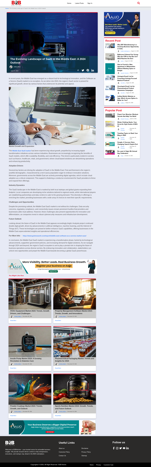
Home (69, 3)
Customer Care (108, 465)
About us (62, 448)
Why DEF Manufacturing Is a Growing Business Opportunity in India (128, 47)
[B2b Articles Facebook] (78, 70)
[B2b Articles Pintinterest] (88, 70)
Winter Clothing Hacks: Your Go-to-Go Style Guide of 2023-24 (127, 124)
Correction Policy (64, 452)
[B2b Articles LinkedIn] (93, 70)
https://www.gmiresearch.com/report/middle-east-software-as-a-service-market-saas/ (54, 236)
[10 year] (52, 427)
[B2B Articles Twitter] (120, 448)
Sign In (89, 3)
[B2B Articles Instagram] (117, 448)
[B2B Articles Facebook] (114, 448)
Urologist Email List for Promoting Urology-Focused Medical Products (127, 78)
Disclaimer (84, 448)
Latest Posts (79, 3)
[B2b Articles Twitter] (83, 70)
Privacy (98, 465)
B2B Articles (62, 464)
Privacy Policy (86, 452)
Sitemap (84, 455)
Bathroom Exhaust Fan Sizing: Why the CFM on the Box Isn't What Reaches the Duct (127, 56)
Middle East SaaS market (21, 151)
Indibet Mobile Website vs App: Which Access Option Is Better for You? (127, 98)
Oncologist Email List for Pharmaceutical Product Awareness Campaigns (126, 88)
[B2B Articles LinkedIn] (127, 448)
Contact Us (62, 455)
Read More (13, 320)
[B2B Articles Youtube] (124, 448)
